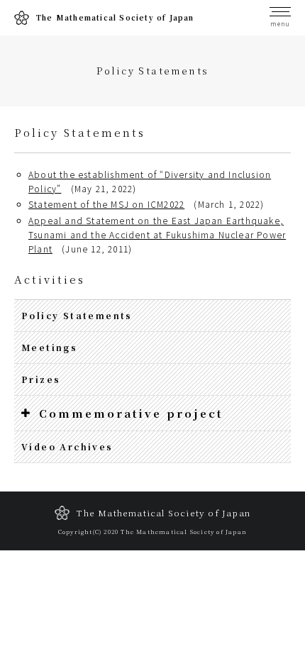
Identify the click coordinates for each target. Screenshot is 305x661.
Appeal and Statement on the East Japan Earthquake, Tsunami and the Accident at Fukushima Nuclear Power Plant (157, 234)
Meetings (49, 347)
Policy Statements (77, 315)
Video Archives (67, 446)
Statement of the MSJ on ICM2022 (106, 204)
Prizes (40, 379)
